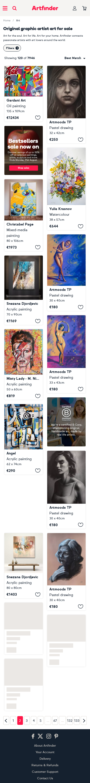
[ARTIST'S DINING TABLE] (23, 215)
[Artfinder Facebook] (33, 736)
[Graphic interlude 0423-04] (66, 272)
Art (18, 20)
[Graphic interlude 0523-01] (66, 571)
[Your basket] (84, 8)
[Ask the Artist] (23, 94)
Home (6, 20)
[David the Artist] (23, 364)
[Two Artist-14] (23, 565)
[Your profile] (74, 8)
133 (77, 721)
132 (70, 721)
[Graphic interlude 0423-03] (66, 490)
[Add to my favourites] (38, 117)
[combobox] (75, 58)
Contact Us (45, 778)
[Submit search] (14, 8)
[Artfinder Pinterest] (56, 736)
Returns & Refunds (45, 765)
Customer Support (45, 772)
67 (55, 721)
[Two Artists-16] (23, 290)
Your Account (45, 752)
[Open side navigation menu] (5, 8)
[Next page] (84, 720)
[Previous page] (6, 720)
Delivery (45, 759)
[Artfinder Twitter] (40, 736)
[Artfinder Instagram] (48, 736)
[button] (75, 58)
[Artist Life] (23, 439)
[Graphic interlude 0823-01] (66, 104)
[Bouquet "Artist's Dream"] (66, 189)
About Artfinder (45, 745)
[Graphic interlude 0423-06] (66, 354)
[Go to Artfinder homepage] (45, 8)
